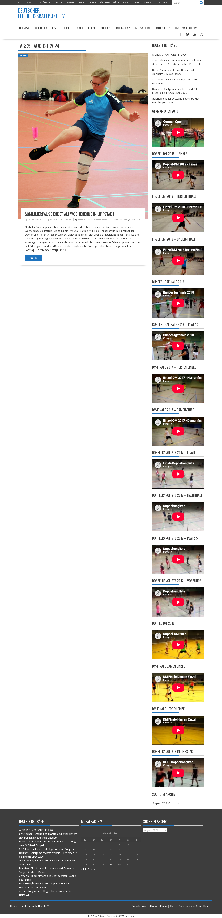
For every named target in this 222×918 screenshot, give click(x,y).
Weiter (33, 257)
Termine (81, 2)
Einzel (55, 28)
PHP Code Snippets (97, 916)
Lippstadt (107, 219)
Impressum (163, 2)
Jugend (92, 28)
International (142, 28)
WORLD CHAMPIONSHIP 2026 (169, 54)
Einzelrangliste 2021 (186, 28)
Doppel (68, 28)
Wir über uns (45, 2)
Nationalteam (123, 28)
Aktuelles (23, 55)
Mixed (80, 28)
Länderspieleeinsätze (109, 2)
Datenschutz (148, 2)
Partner (70, 2)
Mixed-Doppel (121, 219)
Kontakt (126, 2)
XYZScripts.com (126, 916)
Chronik (92, 2)
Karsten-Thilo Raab (60, 219)
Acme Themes (204, 906)
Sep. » (91, 869)
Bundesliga (41, 28)
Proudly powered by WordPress (149, 906)
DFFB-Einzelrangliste (89, 219)
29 (111, 864)
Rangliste (134, 219)
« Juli (83, 869)
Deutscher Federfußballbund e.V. (41, 13)
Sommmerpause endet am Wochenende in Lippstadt (69, 214)
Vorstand (59, 2)
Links (136, 2)
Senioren (105, 28)
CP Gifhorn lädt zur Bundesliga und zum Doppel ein (47, 849)
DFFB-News (23, 28)
